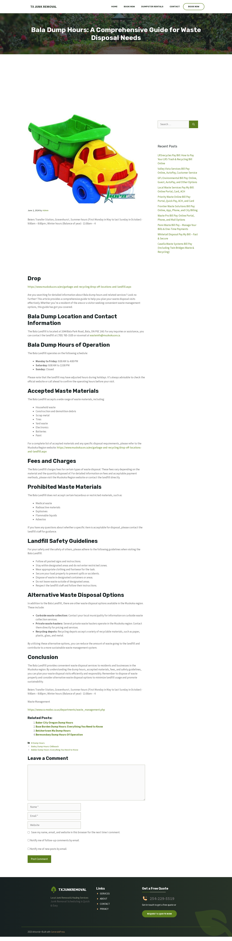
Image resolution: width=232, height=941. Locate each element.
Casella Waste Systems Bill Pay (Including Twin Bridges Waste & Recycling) (176, 248)
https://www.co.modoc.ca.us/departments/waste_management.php (66, 709)
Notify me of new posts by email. (48, 849)
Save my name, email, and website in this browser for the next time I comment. (75, 832)
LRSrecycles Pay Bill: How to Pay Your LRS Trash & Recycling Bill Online (176, 159)
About (103, 898)
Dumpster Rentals (152, 6)
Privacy (104, 908)
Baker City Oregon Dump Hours (54, 722)
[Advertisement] (116, 78)
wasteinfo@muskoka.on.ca (105, 335)
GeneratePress (58, 931)
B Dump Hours (38, 743)
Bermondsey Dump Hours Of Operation (59, 734)
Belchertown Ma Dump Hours (53, 730)
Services (105, 893)
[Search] (193, 124)
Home (114, 6)
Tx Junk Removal (43, 7)
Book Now (129, 6)
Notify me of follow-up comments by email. (54, 840)
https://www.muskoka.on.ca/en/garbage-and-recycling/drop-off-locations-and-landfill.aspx (79, 286)
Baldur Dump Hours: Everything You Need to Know (54, 749)
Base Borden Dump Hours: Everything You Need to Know (69, 726)
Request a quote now (159, 913)
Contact (175, 6)
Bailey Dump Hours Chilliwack (45, 746)
